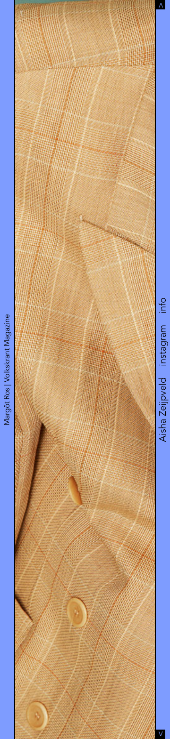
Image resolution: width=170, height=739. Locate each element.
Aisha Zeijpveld (162, 410)
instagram (162, 345)
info (162, 305)
